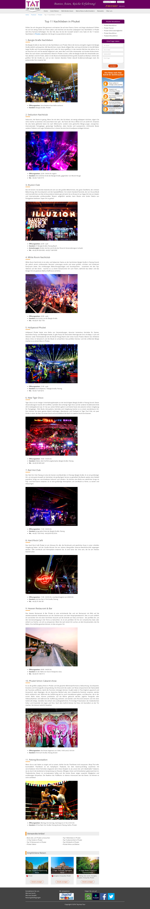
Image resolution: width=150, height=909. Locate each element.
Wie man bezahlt (31, 895)
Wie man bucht (31, 893)
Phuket (40, 15)
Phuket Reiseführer (110, 25)
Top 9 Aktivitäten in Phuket (71, 838)
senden (113, 66)
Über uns (109, 11)
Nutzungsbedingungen (33, 898)
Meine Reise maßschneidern (85, 11)
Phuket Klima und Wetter (71, 844)
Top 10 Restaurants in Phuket (36, 842)
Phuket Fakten (31, 844)
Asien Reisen (54, 11)
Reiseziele (100, 11)
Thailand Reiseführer (111, 36)
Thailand (33, 15)
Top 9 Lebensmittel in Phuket (72, 840)
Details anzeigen (37, 882)
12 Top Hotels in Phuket (34, 840)
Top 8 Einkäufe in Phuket (71, 842)
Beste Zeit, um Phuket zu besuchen (38, 838)
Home (46, 11)
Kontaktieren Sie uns (32, 891)
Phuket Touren (109, 28)
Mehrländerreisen (67, 11)
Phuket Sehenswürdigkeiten (113, 31)
